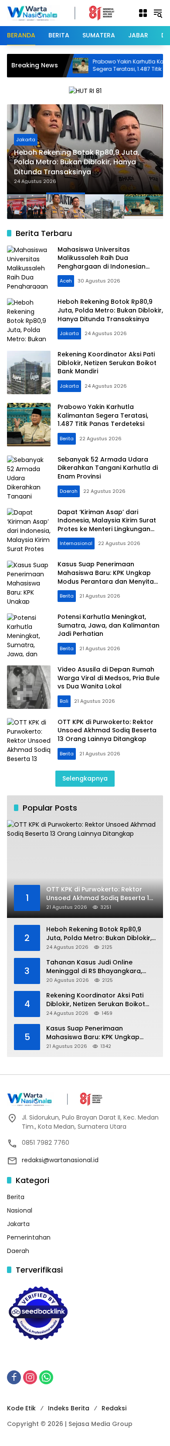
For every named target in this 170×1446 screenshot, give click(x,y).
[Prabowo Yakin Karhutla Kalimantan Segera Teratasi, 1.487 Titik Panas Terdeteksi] (29, 424)
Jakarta (25, 139)
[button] (158, 13)
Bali (64, 701)
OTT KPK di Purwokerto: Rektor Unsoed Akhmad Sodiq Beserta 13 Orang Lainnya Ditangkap (107, 730)
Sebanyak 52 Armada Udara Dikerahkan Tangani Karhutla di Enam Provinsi (108, 468)
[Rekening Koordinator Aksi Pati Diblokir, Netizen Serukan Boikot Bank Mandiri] (29, 372)
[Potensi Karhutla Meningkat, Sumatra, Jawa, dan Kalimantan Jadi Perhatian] (29, 635)
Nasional (19, 1210)
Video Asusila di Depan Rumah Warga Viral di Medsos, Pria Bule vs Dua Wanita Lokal (109, 678)
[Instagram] (30, 1377)
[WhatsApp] (46, 1377)
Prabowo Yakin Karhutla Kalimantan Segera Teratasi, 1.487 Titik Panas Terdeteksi (103, 415)
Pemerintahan (29, 1237)
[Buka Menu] (143, 13)
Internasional (76, 543)
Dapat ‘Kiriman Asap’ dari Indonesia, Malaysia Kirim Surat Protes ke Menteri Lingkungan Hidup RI (107, 525)
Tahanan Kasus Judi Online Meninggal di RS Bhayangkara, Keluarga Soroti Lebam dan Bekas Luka (100, 966)
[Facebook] (14, 1377)
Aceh (66, 280)
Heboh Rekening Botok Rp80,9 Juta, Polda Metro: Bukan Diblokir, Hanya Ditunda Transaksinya (76, 162)
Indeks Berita (68, 1408)
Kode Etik (21, 1408)
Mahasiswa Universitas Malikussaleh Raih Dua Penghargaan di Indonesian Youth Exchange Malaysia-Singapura (102, 266)
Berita (67, 438)
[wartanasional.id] (68, 12)
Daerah (69, 491)
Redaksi (114, 1408)
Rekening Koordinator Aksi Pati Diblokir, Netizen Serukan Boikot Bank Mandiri (107, 363)
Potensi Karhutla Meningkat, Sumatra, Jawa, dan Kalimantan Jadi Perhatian (109, 625)
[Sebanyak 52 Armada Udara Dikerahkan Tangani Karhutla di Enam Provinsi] (29, 477)
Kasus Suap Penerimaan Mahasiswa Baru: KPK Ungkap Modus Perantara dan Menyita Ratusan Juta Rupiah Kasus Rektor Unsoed (106, 581)
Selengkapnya (85, 778)
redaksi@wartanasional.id (60, 1160)
